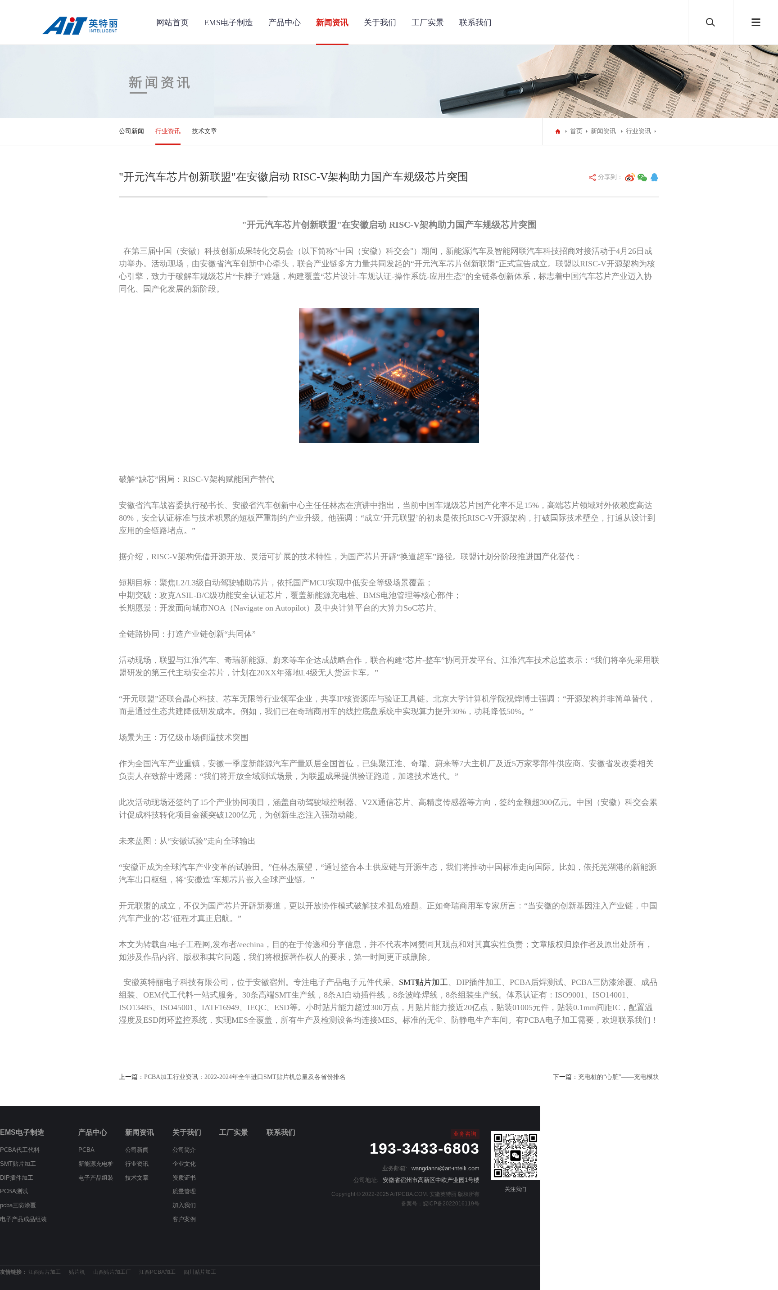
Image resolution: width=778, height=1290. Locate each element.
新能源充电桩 (95, 1163)
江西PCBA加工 (157, 1272)
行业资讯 (168, 131)
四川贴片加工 (200, 1272)
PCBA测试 (14, 1191)
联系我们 (475, 22)
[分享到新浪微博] (630, 177)
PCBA (86, 1149)
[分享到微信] (642, 177)
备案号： (412, 1203)
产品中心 (284, 22)
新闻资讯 (332, 22)
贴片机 (77, 1272)
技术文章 (204, 131)
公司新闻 (131, 131)
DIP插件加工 (16, 1177)
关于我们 (380, 22)
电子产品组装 (95, 1177)
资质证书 (184, 1177)
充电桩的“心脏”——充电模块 (618, 1077)
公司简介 (184, 1149)
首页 (576, 131)
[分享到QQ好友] (654, 177)
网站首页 (172, 22)
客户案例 (184, 1219)
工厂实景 (428, 22)
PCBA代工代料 (20, 1149)
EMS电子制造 (228, 22)
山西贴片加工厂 (112, 1272)
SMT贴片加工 (423, 982)
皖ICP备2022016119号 (451, 1203)
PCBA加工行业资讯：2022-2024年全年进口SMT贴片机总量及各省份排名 (245, 1077)
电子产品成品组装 (23, 1219)
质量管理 (184, 1191)
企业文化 (184, 1163)
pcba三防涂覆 (18, 1205)
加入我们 (184, 1205)
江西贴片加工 (44, 1272)
